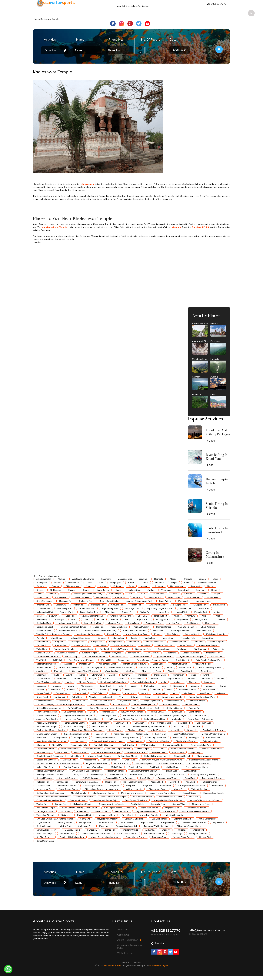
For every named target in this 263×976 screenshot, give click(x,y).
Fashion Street (191, 704)
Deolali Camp (71, 656)
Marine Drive (185, 667)
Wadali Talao (116, 767)
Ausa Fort (190, 782)
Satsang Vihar (178, 804)
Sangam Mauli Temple (135, 819)
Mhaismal (40, 745)
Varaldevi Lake (158, 752)
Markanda (176, 719)
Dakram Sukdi (121, 811)
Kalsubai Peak (193, 597)
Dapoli (118, 590)
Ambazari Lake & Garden (134, 630)
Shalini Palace (136, 774)
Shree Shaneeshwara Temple (107, 752)
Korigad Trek (181, 612)
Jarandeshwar (127, 822)
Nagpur (89, 586)
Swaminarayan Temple (46, 726)
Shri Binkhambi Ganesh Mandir (85, 771)
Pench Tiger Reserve (180, 630)
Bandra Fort (80, 701)
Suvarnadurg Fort (153, 623)
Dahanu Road (42, 693)
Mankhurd (61, 678)
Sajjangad (65, 815)
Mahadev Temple (72, 830)
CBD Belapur (99, 693)
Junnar (87, 619)
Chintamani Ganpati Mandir (189, 826)
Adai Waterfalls (137, 804)
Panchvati (177, 737)
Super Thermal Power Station (163, 793)
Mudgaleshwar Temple (213, 793)
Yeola (163, 682)
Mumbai (61, 579)
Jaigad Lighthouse (119, 627)
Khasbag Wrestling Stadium (203, 774)
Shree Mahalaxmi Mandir (197, 767)
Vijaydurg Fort (114, 623)
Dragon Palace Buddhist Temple (77, 715)
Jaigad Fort (98, 627)
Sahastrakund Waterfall (126, 826)
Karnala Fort (60, 804)
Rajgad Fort (69, 616)
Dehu (92, 712)
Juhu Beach (41, 671)
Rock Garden (128, 745)
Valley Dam (41, 649)
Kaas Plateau (165, 601)
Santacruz (55, 689)
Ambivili (144, 693)
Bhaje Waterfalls (208, 627)
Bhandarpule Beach (68, 630)
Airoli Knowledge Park (201, 745)
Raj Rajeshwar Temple (133, 782)
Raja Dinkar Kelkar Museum (81, 660)
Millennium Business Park (183, 748)
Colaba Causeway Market (209, 667)
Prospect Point (89, 760)
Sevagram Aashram (198, 833)
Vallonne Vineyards (112, 653)
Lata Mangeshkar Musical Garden (122, 719)
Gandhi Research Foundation (49, 756)
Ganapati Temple (159, 819)
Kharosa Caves (43, 785)
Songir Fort (147, 785)
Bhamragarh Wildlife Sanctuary (88, 593)
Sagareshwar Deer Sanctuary (144, 771)
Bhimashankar (72, 586)
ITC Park (160, 748)
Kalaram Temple (89, 653)
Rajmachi (158, 579)
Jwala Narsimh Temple (212, 778)
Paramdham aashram (154, 833)
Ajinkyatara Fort (85, 826)
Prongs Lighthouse (151, 701)
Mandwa (191, 616)
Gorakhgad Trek (132, 608)
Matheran (159, 582)
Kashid (131, 582)
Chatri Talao (130, 760)
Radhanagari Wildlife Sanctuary (50, 771)
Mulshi (177, 616)
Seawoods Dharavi (187, 689)
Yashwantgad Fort (178, 641)
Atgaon (115, 693)
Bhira (127, 619)
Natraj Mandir (85, 822)
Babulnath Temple (197, 701)
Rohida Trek (136, 605)
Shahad (156, 689)
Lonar (39, 593)
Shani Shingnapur (44, 601)
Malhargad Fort (77, 641)
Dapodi (112, 675)
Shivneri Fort (42, 641)
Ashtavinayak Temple (92, 785)
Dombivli (191, 678)
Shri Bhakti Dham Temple (170, 763)
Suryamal (159, 586)
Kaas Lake (104, 826)
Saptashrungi (164, 649)
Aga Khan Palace (163, 656)
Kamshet (40, 586)
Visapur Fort (120, 597)
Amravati (188, 593)
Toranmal (200, 590)
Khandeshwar (137, 678)
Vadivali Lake (87, 649)
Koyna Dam (218, 822)
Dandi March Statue (45, 841)
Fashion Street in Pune (46, 712)
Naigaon (133, 686)
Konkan (114, 619)
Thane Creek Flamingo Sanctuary (87, 730)
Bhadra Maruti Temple (185, 741)
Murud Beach (57, 638)
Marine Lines (160, 675)
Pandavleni (182, 649)
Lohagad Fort (102, 597)
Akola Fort (145, 645)
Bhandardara (73, 582)
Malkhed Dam (172, 767)
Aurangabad (41, 582)
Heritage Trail (205, 837)
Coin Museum (152, 653)
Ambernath (160, 693)
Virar (121, 697)
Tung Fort (59, 641)
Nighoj (39, 616)
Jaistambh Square (143, 763)
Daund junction (187, 671)
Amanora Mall (108, 712)
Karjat (131, 586)
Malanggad (194, 737)
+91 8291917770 (166, 930)
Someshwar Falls (143, 649)
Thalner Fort (217, 785)
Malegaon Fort (42, 782)
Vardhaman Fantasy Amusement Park (149, 726)
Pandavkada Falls (79, 745)
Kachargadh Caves (45, 811)
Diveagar (102, 638)
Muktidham (171, 653)
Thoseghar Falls (188, 638)
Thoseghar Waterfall (45, 815)
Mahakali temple (78, 793)
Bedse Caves (185, 645)
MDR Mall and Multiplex (132, 793)
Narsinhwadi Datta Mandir (170, 796)
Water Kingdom (111, 671)
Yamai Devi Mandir (206, 819)
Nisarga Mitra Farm (201, 804)
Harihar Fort (133, 653)
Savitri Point (127, 815)
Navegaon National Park (92, 616)
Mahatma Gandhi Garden (99, 756)
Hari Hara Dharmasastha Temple (138, 715)
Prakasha (181, 830)
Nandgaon (177, 682)
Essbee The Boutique (46, 760)
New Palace (172, 634)
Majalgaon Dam (172, 808)
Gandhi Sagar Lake (107, 715)
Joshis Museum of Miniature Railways (107, 708)
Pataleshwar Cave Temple (120, 667)
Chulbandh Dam (101, 811)
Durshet (55, 586)
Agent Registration (128, 940)
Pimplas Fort (178, 752)
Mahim (71, 686)
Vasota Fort (100, 645)
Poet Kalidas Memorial (46, 723)
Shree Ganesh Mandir (161, 723)
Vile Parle (188, 693)
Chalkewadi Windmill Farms (193, 822)
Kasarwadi (41, 675)
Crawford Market (44, 701)
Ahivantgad (110, 612)
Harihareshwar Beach (67, 623)
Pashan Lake (124, 660)
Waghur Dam (42, 804)
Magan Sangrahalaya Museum (104, 837)
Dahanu (202, 593)
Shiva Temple (143, 748)
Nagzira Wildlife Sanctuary (88, 634)
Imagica (136, 597)
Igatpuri (144, 586)
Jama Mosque (199, 715)
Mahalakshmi (87, 686)
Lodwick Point (64, 826)
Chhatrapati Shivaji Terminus (85, 671)
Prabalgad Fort (85, 601)
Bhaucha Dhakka (169, 704)
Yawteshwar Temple (149, 815)
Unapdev (165, 830)
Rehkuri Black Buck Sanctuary (50, 793)
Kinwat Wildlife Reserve (47, 830)
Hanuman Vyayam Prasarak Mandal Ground (162, 760)
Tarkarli (144, 582)
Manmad (208, 682)
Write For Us (124, 953)
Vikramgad (166, 590)
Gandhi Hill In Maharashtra (72, 837)
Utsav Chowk (80, 752)
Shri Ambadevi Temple (198, 763)
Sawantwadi (183, 590)
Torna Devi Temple (44, 833)
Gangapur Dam (43, 653)
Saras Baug (158, 664)
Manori (210, 586)
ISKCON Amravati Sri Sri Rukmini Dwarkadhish (57, 763)
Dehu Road (206, 671)
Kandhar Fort (42, 645)
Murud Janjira (102, 590)
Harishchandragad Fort (123, 645)
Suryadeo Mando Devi (145, 811)
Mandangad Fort (81, 645)
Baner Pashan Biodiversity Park (145, 708)
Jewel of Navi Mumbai (211, 748)
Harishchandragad (203, 601)
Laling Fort (130, 785)
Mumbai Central (86, 682)
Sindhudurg (41, 619)
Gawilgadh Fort (135, 767)
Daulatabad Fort (43, 623)
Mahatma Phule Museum (134, 664)
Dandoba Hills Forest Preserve (119, 778)
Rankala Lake (171, 771)
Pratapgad (183, 601)
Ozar (65, 593)
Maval (74, 619)
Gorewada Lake (204, 630)
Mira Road (130, 671)
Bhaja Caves (174, 597)
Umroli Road (42, 697)
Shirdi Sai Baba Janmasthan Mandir (52, 796)
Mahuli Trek (203, 608)
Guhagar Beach (192, 634)
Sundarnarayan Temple (95, 656)
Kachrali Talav (142, 734)
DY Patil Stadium (148, 745)
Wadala (92, 697)
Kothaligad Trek (43, 608)
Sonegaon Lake (204, 723)
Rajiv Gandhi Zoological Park (209, 660)
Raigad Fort (182, 619)
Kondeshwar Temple (208, 645)
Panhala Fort (61, 645)
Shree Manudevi (204, 756)
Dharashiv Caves (130, 830)
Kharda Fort (179, 789)
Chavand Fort (117, 605)
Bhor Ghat (142, 616)
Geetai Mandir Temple (135, 837)
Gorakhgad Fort (121, 734)
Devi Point (154, 767)
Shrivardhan (118, 638)
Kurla (120, 686)
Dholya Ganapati (43, 826)
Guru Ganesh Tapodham (136, 800)
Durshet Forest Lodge (109, 601)
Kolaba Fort (220, 619)
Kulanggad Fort (199, 605)
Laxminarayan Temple (127, 833)
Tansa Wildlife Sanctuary (184, 734)
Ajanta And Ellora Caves (83, 579)
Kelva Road (77, 697)
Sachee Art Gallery (100, 723)
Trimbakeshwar (154, 597)
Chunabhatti (80, 693)
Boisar (147, 697)
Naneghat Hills (80, 737)
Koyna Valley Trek (110, 608)
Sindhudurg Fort (217, 641)
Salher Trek (145, 612)
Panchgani (106, 579)
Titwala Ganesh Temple (213, 730)
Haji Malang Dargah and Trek (160, 608)
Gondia (100, 619)
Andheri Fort (173, 623)
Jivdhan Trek (185, 608)
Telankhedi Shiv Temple (74, 726)
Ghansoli (206, 678)
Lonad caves (78, 741)
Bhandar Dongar (163, 627)
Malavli (145, 671)
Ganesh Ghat (136, 741)
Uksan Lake (210, 623)
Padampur (81, 811)
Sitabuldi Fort (184, 723)
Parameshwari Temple (64, 649)
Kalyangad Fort (84, 815)
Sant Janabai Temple (142, 796)
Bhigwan (53, 616)
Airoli (174, 693)
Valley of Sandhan (199, 789)
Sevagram (139, 723)
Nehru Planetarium (97, 704)
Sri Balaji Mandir (75, 708)
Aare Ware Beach (186, 627)
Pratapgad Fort (167, 822)
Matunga (57, 686)
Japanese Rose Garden (47, 719)
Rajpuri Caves (147, 822)
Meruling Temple (65, 822)
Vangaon (195, 686)
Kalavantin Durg (158, 804)
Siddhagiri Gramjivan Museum (50, 774)
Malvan (103, 586)
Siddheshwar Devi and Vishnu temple (101, 789)
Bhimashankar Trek (89, 612)
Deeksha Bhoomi (44, 630)
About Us (122, 929)
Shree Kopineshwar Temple (76, 734)
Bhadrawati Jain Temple (103, 793)
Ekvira (157, 634)
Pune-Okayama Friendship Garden (152, 660)
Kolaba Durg (133, 623)
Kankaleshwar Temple (196, 808)
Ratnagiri (72, 590)
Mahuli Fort (41, 737)
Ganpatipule (115, 582)
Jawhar (151, 590)
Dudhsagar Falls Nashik (104, 737)
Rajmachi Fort (143, 619)
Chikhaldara (55, 590)
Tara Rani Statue (176, 774)
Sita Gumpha (200, 649)
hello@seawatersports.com (206, 930)
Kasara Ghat (207, 638)
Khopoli (205, 616)
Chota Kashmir (120, 704)
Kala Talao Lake (213, 737)
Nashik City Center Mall (155, 737)
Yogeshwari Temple (149, 808)
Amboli (187, 582)
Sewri (169, 689)
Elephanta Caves (81, 597)
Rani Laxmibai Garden (159, 741)
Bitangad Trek (179, 605)
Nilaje (115, 689)
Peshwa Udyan (157, 712)
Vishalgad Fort (155, 774)
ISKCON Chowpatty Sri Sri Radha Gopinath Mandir (59, 704)
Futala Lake (158, 630)
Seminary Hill (122, 723)
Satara (142, 593)
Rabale (102, 689)
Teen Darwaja (96, 774)
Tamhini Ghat (42, 597)
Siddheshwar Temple (67, 785)
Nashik (57, 582)
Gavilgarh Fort (69, 760)
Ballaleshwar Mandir (82, 804)
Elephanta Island (174, 701)
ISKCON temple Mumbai (118, 748)
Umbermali (60, 697)
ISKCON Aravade (90, 778)
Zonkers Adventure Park (47, 656)
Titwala (223, 686)
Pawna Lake (176, 712)
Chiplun (39, 590)
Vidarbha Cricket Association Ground (52, 634)
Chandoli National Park (120, 616)
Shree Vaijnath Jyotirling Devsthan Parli (79, 808)
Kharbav (154, 678)
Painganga (92, 830)
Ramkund (104, 649)
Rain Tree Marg (43, 752)
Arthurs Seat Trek (87, 608)
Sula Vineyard (122, 649)
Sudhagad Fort (60, 737)
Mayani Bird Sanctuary (107, 819)
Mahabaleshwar (125, 579)
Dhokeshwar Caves (158, 789)
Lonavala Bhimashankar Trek (139, 601)
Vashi (69, 682)
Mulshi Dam (168, 638)
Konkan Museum (141, 627)
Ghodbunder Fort (135, 730)
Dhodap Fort (127, 612)
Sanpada (71, 689)
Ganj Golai (114, 785)
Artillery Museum (130, 737)
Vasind (217, 612)
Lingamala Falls (43, 822)
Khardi (206, 675)
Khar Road (142, 675)
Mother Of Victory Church (213, 734)
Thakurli (142, 689)
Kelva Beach (115, 730)
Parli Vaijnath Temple (45, 808)
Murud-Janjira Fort (92, 623)
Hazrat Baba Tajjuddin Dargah (173, 715)
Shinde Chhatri (182, 660)
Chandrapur (59, 619)
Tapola (134, 638)
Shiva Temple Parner (68, 789)
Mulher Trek (78, 605)
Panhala (40, 638)
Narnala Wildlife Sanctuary (86, 782)
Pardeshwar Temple (84, 796)
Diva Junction (209, 689)
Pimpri (171, 671)
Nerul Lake (62, 752)
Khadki (56, 675)
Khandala (188, 579)
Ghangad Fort (115, 641)
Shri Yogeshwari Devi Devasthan (119, 808)
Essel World (59, 671)
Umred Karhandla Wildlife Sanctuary (100, 630)
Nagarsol (193, 682)
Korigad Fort (96, 641)
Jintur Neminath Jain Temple (113, 796)
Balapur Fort (110, 782)
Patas (158, 671)
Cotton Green (62, 693)
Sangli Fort (190, 778)
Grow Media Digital (158, 965)
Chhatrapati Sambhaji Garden (49, 800)
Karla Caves (212, 597)
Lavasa (202, 579)
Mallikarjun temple (133, 789)
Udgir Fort (174, 782)
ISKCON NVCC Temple (132, 712)
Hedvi (214, 590)
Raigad (174, 582)
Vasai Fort (63, 701)
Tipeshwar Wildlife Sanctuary (157, 826)
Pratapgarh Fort (163, 619)
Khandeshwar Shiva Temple (111, 804)
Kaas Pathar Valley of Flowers (195, 811)
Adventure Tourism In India (129, 946)
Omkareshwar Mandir (127, 756)
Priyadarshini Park (127, 701)
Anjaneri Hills (219, 649)
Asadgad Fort (157, 782)
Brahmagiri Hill (118, 656)
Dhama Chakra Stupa (46, 715)
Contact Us (123, 934)
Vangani (209, 686)
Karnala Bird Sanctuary (104, 745)
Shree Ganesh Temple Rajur (105, 800)
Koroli (169, 667)
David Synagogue (94, 667)
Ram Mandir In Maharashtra (113, 682)
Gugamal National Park (96, 763)
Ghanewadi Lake (77, 800)
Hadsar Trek (163, 612)
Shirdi (215, 579)
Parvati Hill (106, 660)
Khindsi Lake (94, 719)
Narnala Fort (62, 782)
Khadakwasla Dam (179, 664)
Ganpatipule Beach (44, 627)
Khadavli (120, 678)
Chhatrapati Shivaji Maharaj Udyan (107, 741)
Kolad (89, 582)
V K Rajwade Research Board (191, 785)
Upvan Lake (120, 726)
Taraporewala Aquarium (144, 704)
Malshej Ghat (134, 590)
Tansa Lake (179, 726)
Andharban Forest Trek (149, 667)
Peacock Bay (85, 664)
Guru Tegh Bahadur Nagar (48, 682)
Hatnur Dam (75, 756)
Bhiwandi (191, 730)
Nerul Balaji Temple (69, 748)
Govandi (220, 678)
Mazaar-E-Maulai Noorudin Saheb (204, 800)
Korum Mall (160, 734)
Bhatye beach (42, 605)
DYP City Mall (77, 774)
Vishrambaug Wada (107, 664)
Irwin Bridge (145, 778)
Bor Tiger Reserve (44, 837)
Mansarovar (178, 675)
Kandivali (126, 675)
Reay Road (87, 689)
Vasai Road (205, 693)
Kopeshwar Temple (115, 771)
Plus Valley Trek (64, 608)
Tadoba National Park (206, 582)
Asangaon (129, 693)
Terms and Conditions (131, 962)
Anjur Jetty (195, 752)
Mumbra (77, 678)
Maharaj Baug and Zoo (154, 719)
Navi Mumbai (158, 593)
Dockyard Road (172, 678)
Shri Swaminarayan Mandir (170, 697)
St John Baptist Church (46, 734)
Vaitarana (221, 693)
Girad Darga (176, 833)
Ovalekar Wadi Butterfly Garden (50, 730)
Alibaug (173, 579)
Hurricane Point (121, 763)
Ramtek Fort (112, 634)
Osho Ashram (216, 656)
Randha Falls (149, 638)
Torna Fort (198, 641)
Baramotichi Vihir (106, 822)
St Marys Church (174, 708)
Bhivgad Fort (219, 605)
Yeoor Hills (175, 730)
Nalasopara (178, 686)
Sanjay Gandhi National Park (202, 697)
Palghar (217, 593)
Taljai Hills (67, 664)
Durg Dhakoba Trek (157, 605)
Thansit (128, 689)
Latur (130, 593)
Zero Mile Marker (99, 726)
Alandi (82, 675)
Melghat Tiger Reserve (46, 767)
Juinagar (92, 678)
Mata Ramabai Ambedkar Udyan (51, 741)
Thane (174, 593)
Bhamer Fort (165, 785)
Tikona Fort (134, 641)
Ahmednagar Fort (44, 789)
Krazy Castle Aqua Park (136, 634)
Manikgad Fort (97, 605)
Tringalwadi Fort (213, 653)
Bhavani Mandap (44, 778)
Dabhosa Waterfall (140, 656)
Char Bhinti (85, 819)
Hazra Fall (65, 811)
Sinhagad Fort (201, 619)
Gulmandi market (210, 741)
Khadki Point (198, 830)
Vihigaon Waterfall (191, 653)
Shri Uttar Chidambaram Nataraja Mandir (54, 819)
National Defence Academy (48, 708)
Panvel (86, 590)
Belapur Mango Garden (173, 745)
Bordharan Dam (159, 837)
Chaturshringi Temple (73, 712)
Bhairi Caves (192, 623)
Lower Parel (105, 686)
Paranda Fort (109, 830)
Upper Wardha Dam (95, 767)
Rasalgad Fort (160, 616)
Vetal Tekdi (41, 660)
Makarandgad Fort (44, 612)
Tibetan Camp (168, 811)
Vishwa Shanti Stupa (183, 837)
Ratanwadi (195, 586)
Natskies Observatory (175, 815)
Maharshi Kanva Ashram (155, 756)
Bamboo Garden (71, 767)
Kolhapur (117, 586)
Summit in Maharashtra (143, 682)
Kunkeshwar (61, 597)
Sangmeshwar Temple (168, 778)
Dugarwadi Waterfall (66, 653)
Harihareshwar (176, 586)
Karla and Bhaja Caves (80, 638)
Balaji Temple (195, 712)
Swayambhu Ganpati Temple (73, 627)
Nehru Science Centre (102, 701)
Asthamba (149, 830)
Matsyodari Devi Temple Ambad (168, 800)
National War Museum (46, 664)
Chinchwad (97, 675)
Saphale (40, 689)
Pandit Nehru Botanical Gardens (203, 760)
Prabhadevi (149, 686)
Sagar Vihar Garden (45, 748)
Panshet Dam (195, 708)
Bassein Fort (101, 734)
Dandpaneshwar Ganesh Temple (95, 833)
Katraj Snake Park (203, 664)
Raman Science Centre (74, 723)
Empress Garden (44, 667)
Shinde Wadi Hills (164, 645)
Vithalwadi (107, 697)
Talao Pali (195, 726)
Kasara (106, 678)
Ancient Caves (189, 793)
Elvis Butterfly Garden (216, 634)
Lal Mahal (57, 660)
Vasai (217, 616)
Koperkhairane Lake (136, 752)
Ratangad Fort (65, 601)
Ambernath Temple (67, 778)
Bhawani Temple (93, 748)
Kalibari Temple (157, 730)
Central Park (58, 745)
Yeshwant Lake (67, 833)
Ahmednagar (115, 593)
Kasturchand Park (73, 719)
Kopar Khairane (43, 678)
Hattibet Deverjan (209, 782)
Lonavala (143, 579)
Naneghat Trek (66, 612)
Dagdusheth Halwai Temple (190, 656)
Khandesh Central (182, 756)
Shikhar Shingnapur (182, 819)
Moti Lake (193, 796)
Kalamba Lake (116, 774)
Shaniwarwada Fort (154, 641)
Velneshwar (61, 605)
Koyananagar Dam (106, 815)
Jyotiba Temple (190, 771)
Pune (101, 582)
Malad (193, 675)
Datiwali (134, 697)
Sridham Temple (110, 760)
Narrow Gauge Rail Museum (201, 719)
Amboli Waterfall (43, 579)
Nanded (52, 593)
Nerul (163, 686)
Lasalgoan (41, 686)
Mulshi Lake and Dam (69, 667)
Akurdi (69, 675)
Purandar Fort (200, 612)
